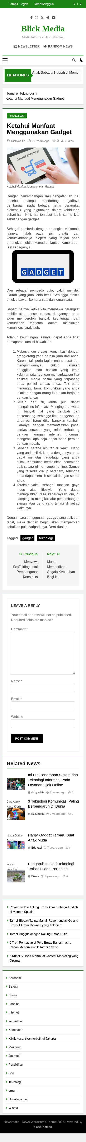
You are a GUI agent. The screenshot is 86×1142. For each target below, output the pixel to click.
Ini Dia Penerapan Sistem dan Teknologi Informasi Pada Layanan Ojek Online (53, 780)
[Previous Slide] (74, 4)
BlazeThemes (43, 1126)
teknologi (46, 538)
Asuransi (15, 978)
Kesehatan (16, 1030)
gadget (27, 538)
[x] (42, 17)
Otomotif (14, 1055)
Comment (19, 629)
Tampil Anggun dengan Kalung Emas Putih (43, 4)
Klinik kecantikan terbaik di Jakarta (32, 1038)
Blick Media (43, 28)
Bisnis (35, 876)
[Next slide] (80, 4)
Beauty (13, 986)
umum (13, 1090)
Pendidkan (16, 1064)
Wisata (13, 1108)
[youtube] (54, 17)
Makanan (15, 1047)
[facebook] (31, 17)
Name (16, 681)
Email (16, 699)
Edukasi (36, 847)
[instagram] (36, 17)
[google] (48, 17)
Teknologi (16, 115)
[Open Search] (74, 60)
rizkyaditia (18, 141)
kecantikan (16, 1021)
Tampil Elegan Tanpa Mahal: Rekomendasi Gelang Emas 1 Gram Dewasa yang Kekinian (17, 4)
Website (17, 716)
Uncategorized (18, 1099)
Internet (14, 1012)
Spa (11, 1073)
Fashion (14, 1004)
